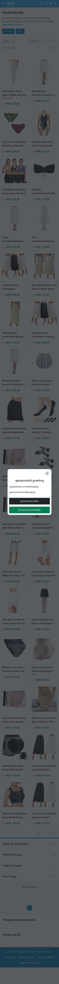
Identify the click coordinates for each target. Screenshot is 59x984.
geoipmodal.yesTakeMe (29, 510)
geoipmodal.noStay (29, 501)
